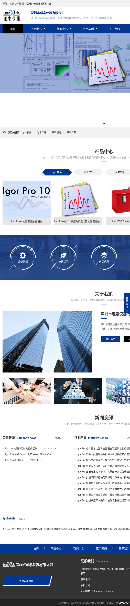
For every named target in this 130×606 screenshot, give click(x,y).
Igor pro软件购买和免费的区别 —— (30, 448)
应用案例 (88, 29)
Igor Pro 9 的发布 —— (23, 460)
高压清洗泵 (96, 529)
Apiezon (7, 529)
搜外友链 (16, 529)
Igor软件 (27, 132)
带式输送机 (84, 529)
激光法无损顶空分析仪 (34, 529)
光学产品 (41, 132)
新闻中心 (62, 29)
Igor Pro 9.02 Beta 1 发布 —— (28, 454)
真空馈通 (56, 132)
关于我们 (114, 29)
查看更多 (110, 339)
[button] (104, 123)
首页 (13, 29)
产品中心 (36, 29)
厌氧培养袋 (119, 529)
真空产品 (71, 132)
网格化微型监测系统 (57, 529)
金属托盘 (107, 529)
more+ (58, 437)
